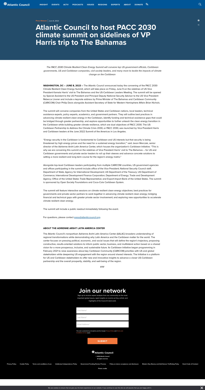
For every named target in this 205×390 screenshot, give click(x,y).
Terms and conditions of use (42, 364)
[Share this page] (198, 24)
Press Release (41, 20)
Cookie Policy (24, 364)
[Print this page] (198, 20)
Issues (90, 4)
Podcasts (77, 4)
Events (55, 4)
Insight (44, 4)
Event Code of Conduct (190, 364)
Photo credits (102, 368)
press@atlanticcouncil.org (87, 217)
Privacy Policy (110, 331)
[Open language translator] (147, 4)
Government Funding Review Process (93, 364)
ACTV (66, 4)
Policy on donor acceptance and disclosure (124, 364)
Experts (115, 4)
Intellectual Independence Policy (66, 364)
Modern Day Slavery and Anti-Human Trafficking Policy (160, 364)
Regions (102, 4)
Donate (139, 4)
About (127, 4)
